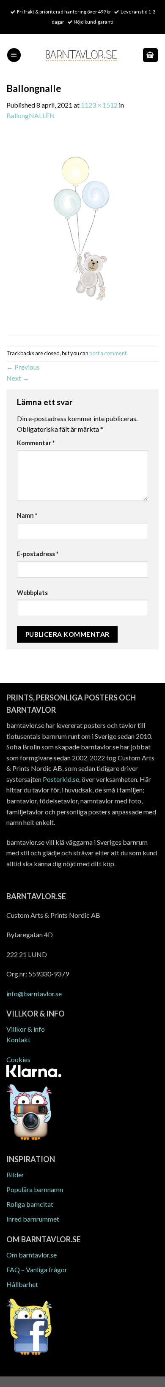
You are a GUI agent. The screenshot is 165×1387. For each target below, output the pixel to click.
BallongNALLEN (30, 115)
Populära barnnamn (34, 1189)
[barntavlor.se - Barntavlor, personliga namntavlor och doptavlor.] (82, 55)
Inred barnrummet (32, 1219)
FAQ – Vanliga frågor (36, 1269)
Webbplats (32, 592)
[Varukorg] (150, 55)
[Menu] (14, 55)
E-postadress (37, 553)
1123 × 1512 (99, 105)
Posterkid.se (61, 779)
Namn (27, 515)
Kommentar (36, 442)
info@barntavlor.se (34, 994)
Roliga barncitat (29, 1204)
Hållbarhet (22, 1284)
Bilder (15, 1175)
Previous (23, 367)
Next (17, 378)
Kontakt (18, 1040)
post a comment (107, 353)
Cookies (18, 1059)
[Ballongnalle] (82, 232)
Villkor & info (25, 1029)
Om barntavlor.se (31, 1255)
